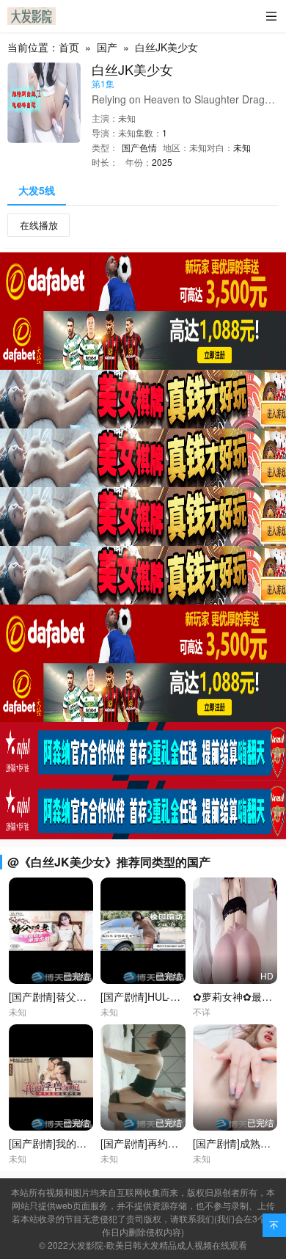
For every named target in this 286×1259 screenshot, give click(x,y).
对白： (220, 147)
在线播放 (39, 225)
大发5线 (36, 190)
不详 (201, 1011)
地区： (176, 147)
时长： (105, 162)
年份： (138, 162)
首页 (69, 47)
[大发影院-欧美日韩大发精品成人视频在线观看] (31, 16)
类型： (105, 147)
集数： (149, 132)
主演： (105, 118)
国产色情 (139, 147)
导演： (105, 132)
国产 (107, 47)
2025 (162, 162)
